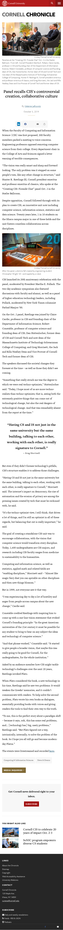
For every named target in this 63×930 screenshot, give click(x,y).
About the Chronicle (10, 865)
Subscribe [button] (31, 803)
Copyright (6, 872)
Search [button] (52, 3)
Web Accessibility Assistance (13, 876)
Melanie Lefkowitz (33, 106)
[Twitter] (52, 927)
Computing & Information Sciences (18, 760)
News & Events (43, 760)
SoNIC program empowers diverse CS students (39, 841)
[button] (31, 250)
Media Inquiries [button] (13, 770)
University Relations (10, 879)
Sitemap (5, 869)
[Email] (58, 927)
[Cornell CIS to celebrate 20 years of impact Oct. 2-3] (10, 832)
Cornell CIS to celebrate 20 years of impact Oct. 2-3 (39, 830)
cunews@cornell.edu (10, 900)
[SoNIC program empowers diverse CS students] (10, 843)
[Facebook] (45, 927)
